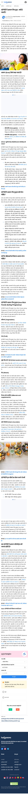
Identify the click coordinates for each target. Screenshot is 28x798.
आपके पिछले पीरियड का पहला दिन (7, 664)
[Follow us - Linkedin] (8, 749)
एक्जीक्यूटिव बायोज (17, 764)
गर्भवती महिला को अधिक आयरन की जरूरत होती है (13, 264)
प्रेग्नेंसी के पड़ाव (8, 6)
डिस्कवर (2, 754)
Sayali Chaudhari (16, 16)
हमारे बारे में (16, 762)
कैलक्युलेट (14, 676)
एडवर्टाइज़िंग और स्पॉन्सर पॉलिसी (7, 769)
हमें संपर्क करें (16, 769)
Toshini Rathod (5, 20)
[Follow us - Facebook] (2, 749)
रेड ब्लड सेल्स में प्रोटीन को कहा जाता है (13, 207)
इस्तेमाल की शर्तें (4, 762)
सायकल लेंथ (3, 670)
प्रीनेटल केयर (16, 6)
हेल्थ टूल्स (16, 754)
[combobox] (14, 661)
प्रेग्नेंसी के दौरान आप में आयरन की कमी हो (13, 616)
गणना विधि (3, 659)
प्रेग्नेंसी (2, 6)
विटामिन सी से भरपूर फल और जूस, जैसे (9, 347)
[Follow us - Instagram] (5, 749)
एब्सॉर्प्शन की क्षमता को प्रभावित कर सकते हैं (15, 525)
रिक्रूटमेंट (16, 767)
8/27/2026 (4, 667)
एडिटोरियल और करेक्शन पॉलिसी (7, 767)
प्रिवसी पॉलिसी (4, 764)
